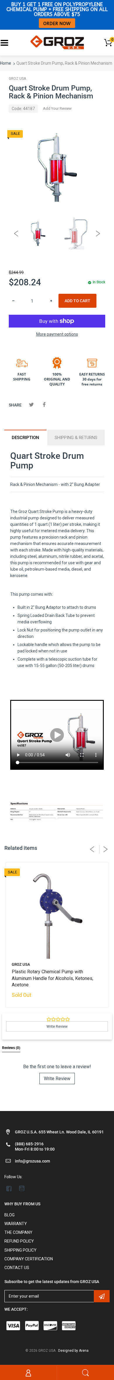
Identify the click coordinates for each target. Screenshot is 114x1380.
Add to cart (77, 300)
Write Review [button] (57, 1027)
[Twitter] (31, 404)
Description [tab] (25, 437)
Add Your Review (57, 108)
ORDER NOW (57, 23)
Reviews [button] (11, 1048)
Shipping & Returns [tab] (76, 437)
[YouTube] (21, 1188)
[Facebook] (44, 404)
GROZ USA (17, 79)
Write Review (57, 1078)
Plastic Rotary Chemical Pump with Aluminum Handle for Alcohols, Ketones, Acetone (52, 978)
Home (5, 63)
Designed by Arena (73, 1351)
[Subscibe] (102, 1296)
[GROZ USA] (57, 42)
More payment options (57, 334)
